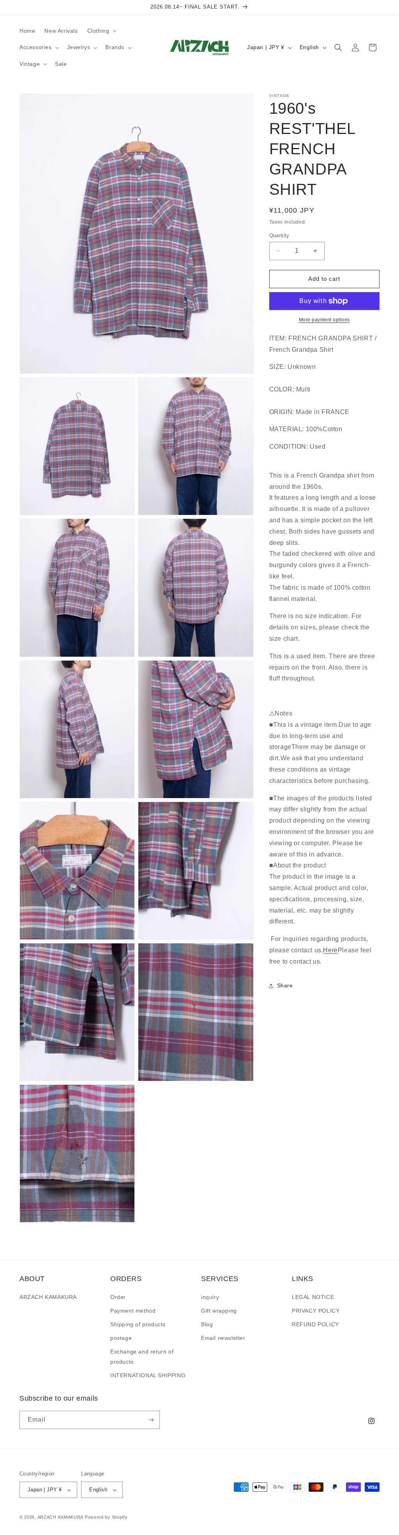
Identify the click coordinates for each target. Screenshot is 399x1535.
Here (330, 950)
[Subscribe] (150, 1420)
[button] (101, 31)
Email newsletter (223, 1338)
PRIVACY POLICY (315, 1311)
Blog (207, 1324)
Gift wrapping (219, 1311)
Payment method (132, 1311)
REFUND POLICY (315, 1324)
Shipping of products (138, 1324)
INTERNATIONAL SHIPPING (147, 1375)
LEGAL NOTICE (313, 1297)
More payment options (324, 320)
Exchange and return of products (141, 1356)
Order (118, 1297)
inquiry (210, 1297)
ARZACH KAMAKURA (48, 1297)
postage (121, 1338)
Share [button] (285, 985)
